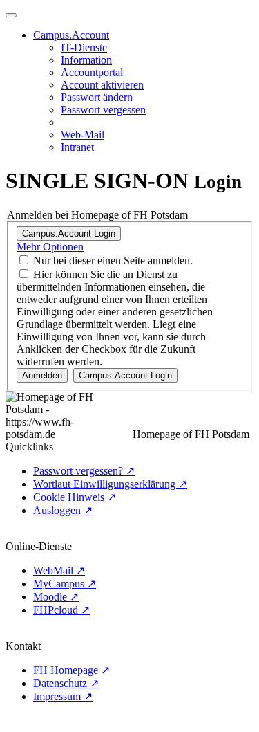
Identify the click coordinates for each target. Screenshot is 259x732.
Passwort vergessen (103, 110)
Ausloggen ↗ (63, 510)
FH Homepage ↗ (71, 670)
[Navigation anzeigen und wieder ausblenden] (11, 15)
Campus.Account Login (68, 233)
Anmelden (42, 375)
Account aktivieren (102, 85)
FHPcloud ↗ (61, 610)
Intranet (77, 147)
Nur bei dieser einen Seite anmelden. (113, 260)
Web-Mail (82, 134)
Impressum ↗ (63, 696)
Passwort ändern (97, 97)
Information (86, 60)
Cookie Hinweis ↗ (74, 497)
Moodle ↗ (56, 597)
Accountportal (92, 72)
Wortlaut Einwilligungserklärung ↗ (110, 484)
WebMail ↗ (59, 570)
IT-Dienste (84, 47)
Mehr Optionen (50, 247)
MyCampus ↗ (64, 583)
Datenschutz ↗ (66, 683)
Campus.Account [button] (71, 35)
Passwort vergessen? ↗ (84, 471)
